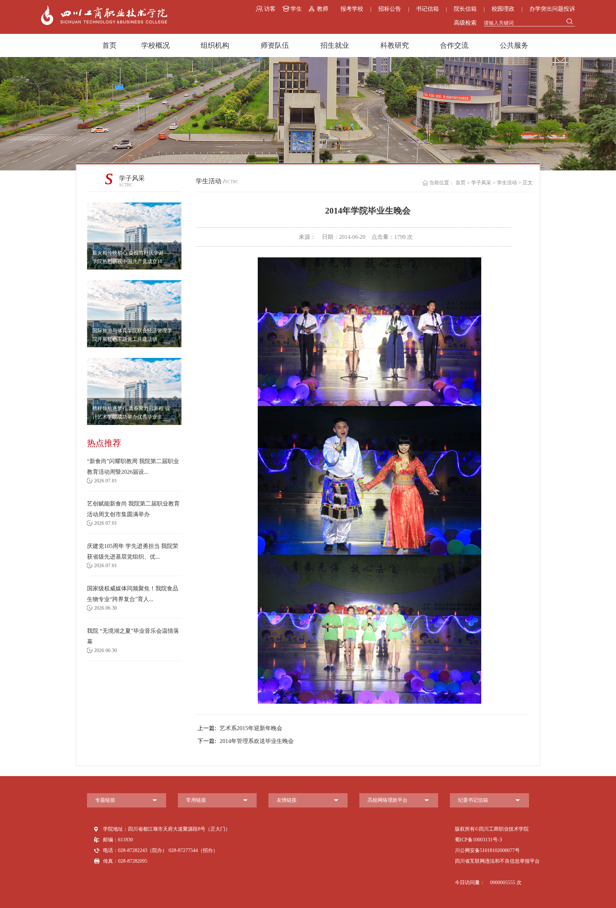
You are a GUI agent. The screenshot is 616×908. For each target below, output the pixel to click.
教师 (322, 9)
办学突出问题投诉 (552, 9)
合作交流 (454, 45)
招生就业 (334, 45)
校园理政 (503, 9)
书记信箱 (427, 9)
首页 (109, 45)
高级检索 (465, 23)
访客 (270, 9)
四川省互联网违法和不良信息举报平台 (497, 861)
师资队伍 (275, 45)
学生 (296, 9)
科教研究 (394, 45)
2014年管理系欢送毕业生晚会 (245, 741)
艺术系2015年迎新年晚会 (239, 728)
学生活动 (507, 182)
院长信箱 (465, 9)
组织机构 (215, 45)
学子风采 (481, 182)
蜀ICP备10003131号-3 (478, 839)
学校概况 (155, 45)
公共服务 (514, 45)
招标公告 (389, 9)
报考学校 (351, 9)
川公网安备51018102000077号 (487, 850)
